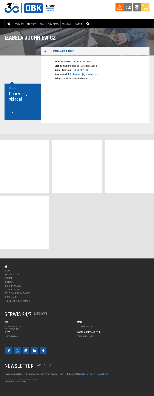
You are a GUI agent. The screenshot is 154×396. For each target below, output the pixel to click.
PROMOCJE (66, 24)
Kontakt (78, 24)
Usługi (42, 24)
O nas (8, 270)
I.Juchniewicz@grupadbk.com (83, 74)
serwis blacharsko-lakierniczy (76, 78)
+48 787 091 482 (81, 69)
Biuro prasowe (13, 286)
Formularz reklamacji (17, 301)
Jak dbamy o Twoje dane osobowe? (94, 374)
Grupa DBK (19, 24)
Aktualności (12, 274)
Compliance (11, 297)
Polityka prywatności (17, 293)
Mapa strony (12, 289)
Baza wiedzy (53, 24)
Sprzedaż (31, 24)
